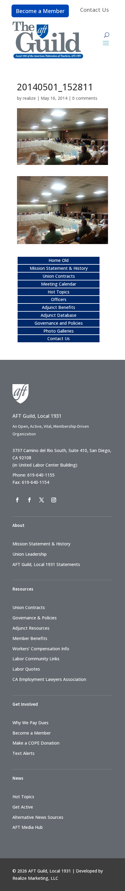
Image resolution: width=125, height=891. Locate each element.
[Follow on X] (41, 500)
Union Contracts (58, 276)
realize (29, 98)
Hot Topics (58, 292)
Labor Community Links (35, 659)
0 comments (84, 98)
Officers (58, 299)
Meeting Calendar (58, 284)
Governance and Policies (59, 323)
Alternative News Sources (37, 817)
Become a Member (40, 11)
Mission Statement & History (59, 268)
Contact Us (94, 9)
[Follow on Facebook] (17, 500)
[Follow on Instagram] (54, 500)
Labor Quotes (26, 669)
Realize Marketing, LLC (35, 878)
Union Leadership (29, 554)
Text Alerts (23, 753)
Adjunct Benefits (58, 307)
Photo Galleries (58, 331)
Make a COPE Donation (35, 743)
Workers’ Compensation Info (40, 649)
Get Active (22, 807)
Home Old (59, 260)
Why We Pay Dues (30, 722)
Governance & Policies (34, 618)
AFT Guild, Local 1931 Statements (46, 564)
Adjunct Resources (30, 628)
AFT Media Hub (27, 827)
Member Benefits (29, 638)
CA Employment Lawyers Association (49, 679)
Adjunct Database (58, 315)
